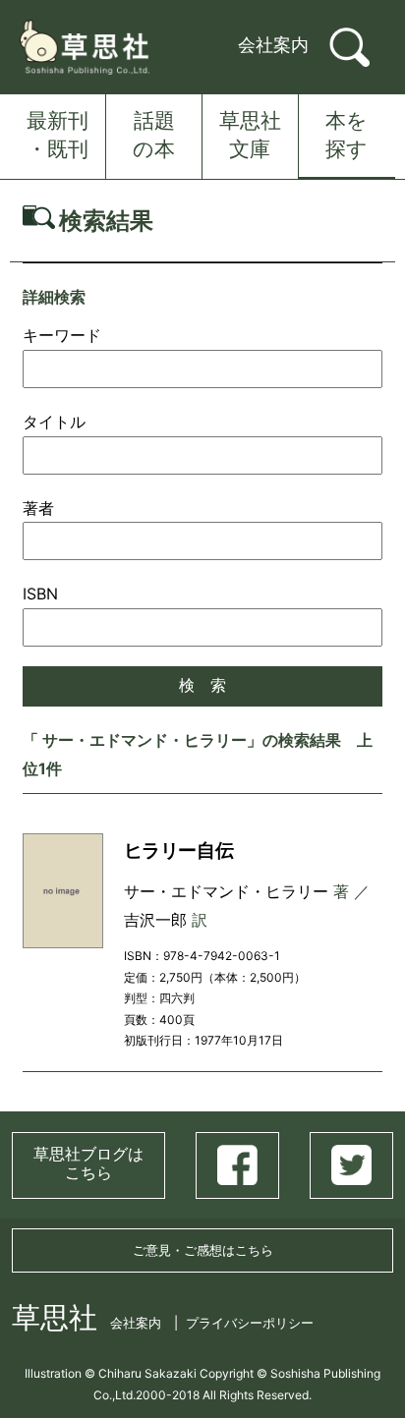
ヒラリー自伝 (179, 850)
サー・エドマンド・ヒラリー (226, 891)
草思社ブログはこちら (88, 1163)
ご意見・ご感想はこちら (203, 1250)
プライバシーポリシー (250, 1323)
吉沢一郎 (155, 920)
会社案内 (273, 44)
